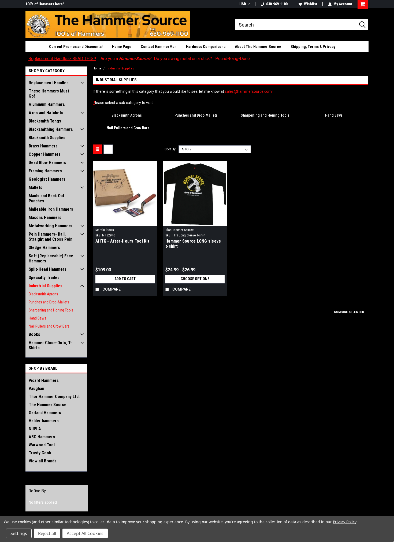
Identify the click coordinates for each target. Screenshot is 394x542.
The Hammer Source (47, 404)
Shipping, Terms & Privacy (313, 46)
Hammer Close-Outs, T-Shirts (50, 345)
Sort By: (170, 149)
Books (34, 334)
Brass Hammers (43, 146)
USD (242, 4)
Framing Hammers (45, 170)
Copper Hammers (45, 154)
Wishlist (310, 4)
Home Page (121, 46)
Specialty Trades (44, 277)
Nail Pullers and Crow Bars (49, 326)
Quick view (125, 222)
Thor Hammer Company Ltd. (54, 396)
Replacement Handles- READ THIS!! (62, 58)
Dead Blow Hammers (47, 162)
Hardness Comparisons (205, 46)
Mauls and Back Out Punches (46, 198)
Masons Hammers (45, 217)
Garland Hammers (45, 412)
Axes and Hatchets (46, 112)
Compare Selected (349, 312)
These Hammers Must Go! (49, 93)
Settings (18, 533)
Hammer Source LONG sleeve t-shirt (193, 244)
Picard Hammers (44, 380)
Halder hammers (44, 420)
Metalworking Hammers (50, 225)
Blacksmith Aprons (43, 294)
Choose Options (195, 279)
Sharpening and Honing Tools (51, 310)
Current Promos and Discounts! (76, 46)
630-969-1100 (277, 4)
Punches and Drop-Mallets (49, 302)
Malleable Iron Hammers (51, 209)
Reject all (47, 533)
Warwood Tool (42, 444)
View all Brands (43, 460)
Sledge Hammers (44, 247)
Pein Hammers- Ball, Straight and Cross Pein (50, 237)
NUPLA (35, 428)
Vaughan (36, 388)
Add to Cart (125, 279)
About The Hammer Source (258, 46)
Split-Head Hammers (47, 269)
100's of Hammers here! (44, 4)
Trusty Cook (40, 452)
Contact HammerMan (159, 46)
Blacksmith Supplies (47, 137)
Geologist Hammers (47, 179)
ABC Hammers (42, 436)
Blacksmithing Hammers (51, 129)
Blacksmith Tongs (45, 121)
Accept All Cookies (85, 533)
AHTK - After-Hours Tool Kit (122, 241)
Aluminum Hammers (47, 104)
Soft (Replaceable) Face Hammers (51, 258)
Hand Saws (37, 318)
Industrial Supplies (45, 285)
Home (97, 68)
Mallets (35, 187)
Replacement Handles (49, 82)
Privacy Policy (344, 521)
